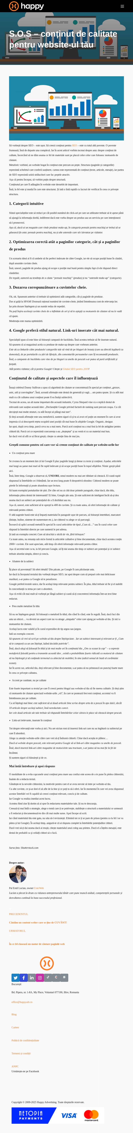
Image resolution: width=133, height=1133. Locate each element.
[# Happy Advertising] (2, 1130)
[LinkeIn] (32, 978)
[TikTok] (48, 978)
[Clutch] (56, 978)
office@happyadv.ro (22, 1002)
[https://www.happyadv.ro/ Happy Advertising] (26, 6)
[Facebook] (24, 978)
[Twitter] (16, 978)
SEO (74, 145)
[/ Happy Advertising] (47, 963)
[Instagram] (40, 978)
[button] (45, 1012)
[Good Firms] (64, 978)
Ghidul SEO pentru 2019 (76, 369)
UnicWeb (39, 888)
